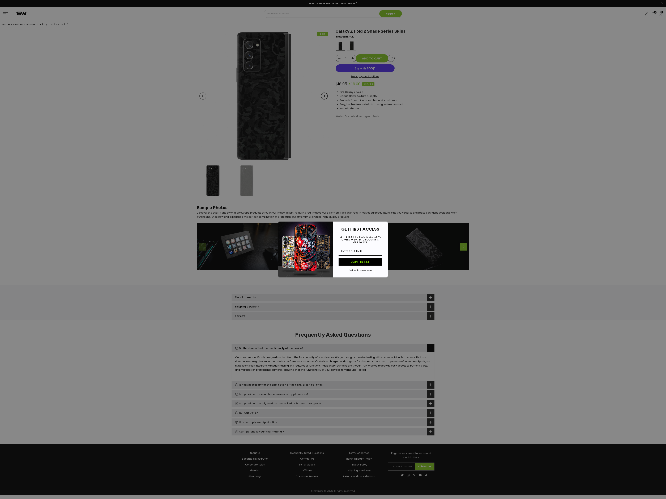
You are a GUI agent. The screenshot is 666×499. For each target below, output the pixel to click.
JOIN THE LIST (360, 262)
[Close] (383, 226)
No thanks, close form (360, 270)
